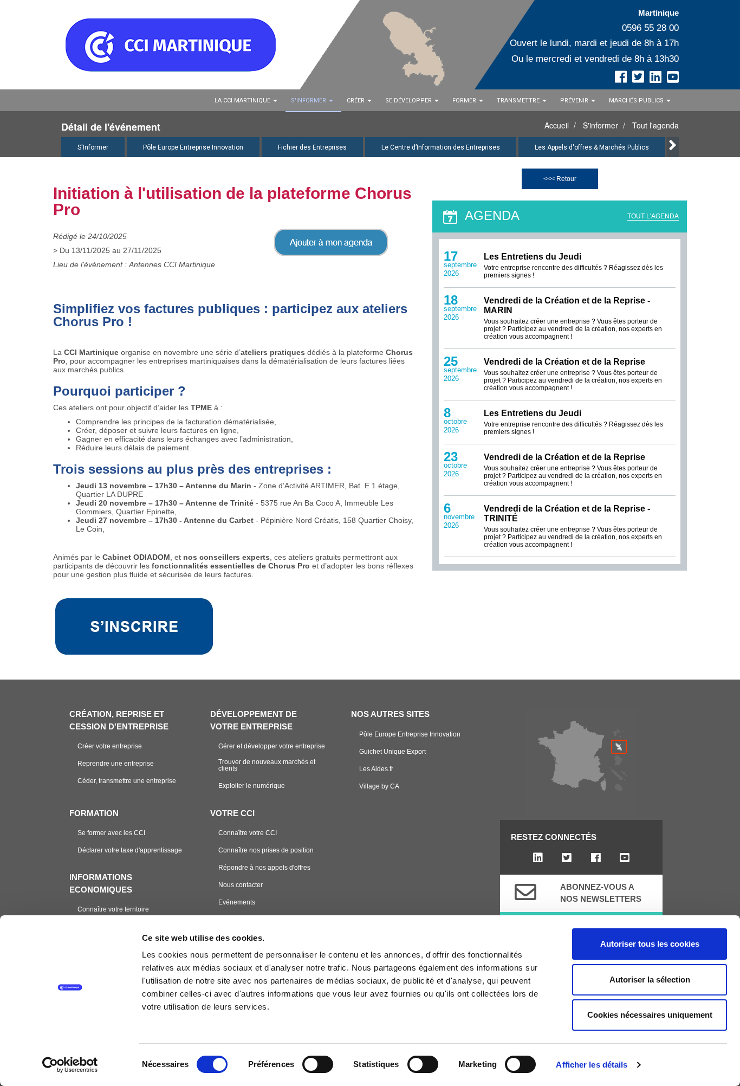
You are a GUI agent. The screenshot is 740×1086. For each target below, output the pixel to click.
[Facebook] (595, 857)
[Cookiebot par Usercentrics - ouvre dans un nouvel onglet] (70, 1065)
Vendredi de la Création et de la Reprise (564, 361)
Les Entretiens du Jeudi (532, 256)
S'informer (600, 125)
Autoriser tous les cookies (649, 943)
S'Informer (92, 147)
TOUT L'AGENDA (653, 216)
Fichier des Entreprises (312, 147)
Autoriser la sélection (649, 979)
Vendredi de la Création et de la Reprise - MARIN (567, 305)
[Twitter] (567, 857)
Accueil (556, 125)
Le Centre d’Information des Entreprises (440, 147)
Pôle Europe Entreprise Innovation (193, 147)
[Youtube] (624, 857)
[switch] (317, 1064)
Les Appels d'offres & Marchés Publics (592, 147)
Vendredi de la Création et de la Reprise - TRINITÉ (567, 513)
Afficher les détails (591, 1064)
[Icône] (525, 892)
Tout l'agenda (655, 125)
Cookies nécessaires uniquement (649, 1014)
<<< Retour (559, 179)
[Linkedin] (537, 857)
